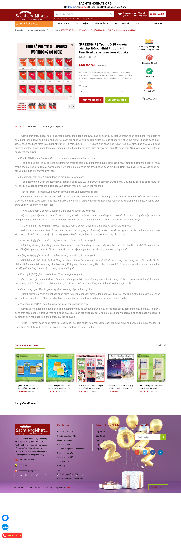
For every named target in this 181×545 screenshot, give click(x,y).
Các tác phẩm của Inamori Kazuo (71, 478)
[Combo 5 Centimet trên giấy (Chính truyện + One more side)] (121, 368)
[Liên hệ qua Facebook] (5, 518)
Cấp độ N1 (100, 432)
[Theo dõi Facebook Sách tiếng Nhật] (152, 452)
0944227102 (151, 99)
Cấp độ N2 (100, 436)
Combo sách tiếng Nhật (67, 436)
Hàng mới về (122, 23)
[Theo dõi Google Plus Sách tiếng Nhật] (137, 452)
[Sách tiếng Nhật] (32, 429)
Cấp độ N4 (100, 444)
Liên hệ (158, 23)
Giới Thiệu (61, 466)
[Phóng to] (71, 96)
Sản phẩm (101, 23)
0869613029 (24, 465)
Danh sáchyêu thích (128, 14)
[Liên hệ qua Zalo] (5, 527)
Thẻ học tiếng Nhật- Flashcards (70, 449)
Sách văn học (81, 19)
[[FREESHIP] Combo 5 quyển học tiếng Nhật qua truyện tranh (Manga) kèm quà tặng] (90, 368)
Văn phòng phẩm (93, 19)
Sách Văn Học (63, 461)
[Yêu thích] (72, 45)
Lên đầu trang (157, 487)
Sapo (68, 488)
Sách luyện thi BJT (65, 457)
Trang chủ (62, 23)
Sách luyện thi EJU (65, 453)
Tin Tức (60, 470)
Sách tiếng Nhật (59, 19)
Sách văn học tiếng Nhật (67, 474)
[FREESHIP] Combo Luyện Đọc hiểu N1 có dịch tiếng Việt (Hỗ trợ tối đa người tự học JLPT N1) (29, 387)
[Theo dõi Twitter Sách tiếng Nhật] (145, 452)
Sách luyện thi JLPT (65, 432)
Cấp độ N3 (100, 440)
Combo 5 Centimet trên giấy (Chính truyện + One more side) (121, 387)
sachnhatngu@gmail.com (29, 471)
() (158, 14)
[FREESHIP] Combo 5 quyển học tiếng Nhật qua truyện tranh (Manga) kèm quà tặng (91, 387)
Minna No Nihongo (65, 440)
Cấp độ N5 (100, 449)
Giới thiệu (82, 23)
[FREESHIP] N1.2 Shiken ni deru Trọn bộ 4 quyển (151, 386)
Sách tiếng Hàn (70, 19)
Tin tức (141, 23)
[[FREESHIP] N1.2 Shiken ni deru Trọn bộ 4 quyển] (151, 368)
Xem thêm (160, 345)
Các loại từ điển (63, 444)
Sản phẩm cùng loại (26, 344)
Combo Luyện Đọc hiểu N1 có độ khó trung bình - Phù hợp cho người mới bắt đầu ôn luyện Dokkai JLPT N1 (60, 387)
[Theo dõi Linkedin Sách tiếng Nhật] (160, 452)
